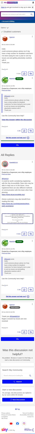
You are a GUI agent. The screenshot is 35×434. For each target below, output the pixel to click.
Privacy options (5, 413)
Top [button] (18, 409)
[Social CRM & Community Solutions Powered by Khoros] (29, 429)
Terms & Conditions (28, 413)
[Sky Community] (11, 2)
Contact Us (30, 416)
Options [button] (3, 27)
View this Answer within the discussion (17, 120)
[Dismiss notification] (32, 7)
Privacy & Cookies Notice (8, 415)
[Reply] (30, 73)
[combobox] (16, 14)
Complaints (4, 416)
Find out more (6, 90)
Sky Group (4, 418)
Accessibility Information (27, 415)
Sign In (33, 3)
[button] (32, 36)
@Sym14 (7, 96)
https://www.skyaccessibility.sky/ (13, 195)
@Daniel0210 (15, 316)
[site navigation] (2, 2)
